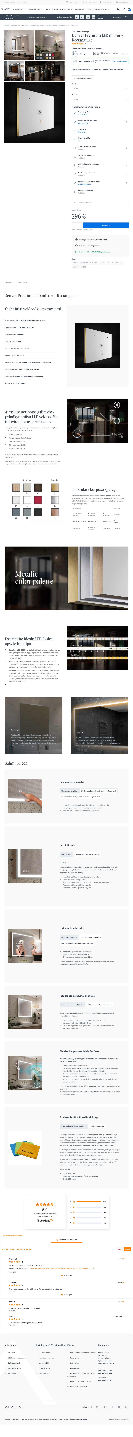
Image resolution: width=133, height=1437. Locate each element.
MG (113, 263)
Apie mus (11, 1353)
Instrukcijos (74, 1363)
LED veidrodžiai (44, 1353)
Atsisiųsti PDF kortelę (84, 78)
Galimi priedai (22, 282)
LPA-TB (102, 263)
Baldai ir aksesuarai (65, 9)
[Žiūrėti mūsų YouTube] (119, 1407)
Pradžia (7, 25)
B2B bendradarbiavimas (16, 1358)
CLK (91, 263)
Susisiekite (90, 9)
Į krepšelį (105, 225)
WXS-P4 (75, 267)
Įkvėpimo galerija (14, 1363)
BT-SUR (75, 263)
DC (96, 263)
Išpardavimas (79, 9)
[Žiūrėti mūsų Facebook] (104, 1407)
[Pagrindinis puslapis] (5, 9)
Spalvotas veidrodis (52, 9)
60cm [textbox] (76, 88)
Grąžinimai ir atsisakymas (79, 1386)
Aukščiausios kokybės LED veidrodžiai (40, 25)
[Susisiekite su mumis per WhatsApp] (126, 1407)
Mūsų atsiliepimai (14, 1368)
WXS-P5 (83, 267)
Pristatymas (74, 1358)
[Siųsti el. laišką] (97, 1407)
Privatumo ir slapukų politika (80, 1381)
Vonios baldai (44, 1363)
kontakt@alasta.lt (123, 2)
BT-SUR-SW (84, 263)
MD (108, 263)
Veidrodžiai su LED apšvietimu (19, 25)
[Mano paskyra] (124, 9)
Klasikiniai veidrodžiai (35, 9)
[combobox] (100, 88)
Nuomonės (104, 9)
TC (121, 263)
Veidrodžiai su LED (18, 9)
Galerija (97, 9)
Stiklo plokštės (44, 1368)
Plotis (74, 84)
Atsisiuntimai (75, 1368)
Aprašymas (8, 282)
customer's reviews (44, 1214)
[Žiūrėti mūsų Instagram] (112, 1407)
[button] (4, 1235)
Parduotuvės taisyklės (44, 1419)
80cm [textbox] (76, 99)
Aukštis (75, 95)
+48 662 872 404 (107, 2)
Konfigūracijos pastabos (82, 202)
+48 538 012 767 (73, 2)
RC (117, 263)
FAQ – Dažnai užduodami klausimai (83, 1353)
